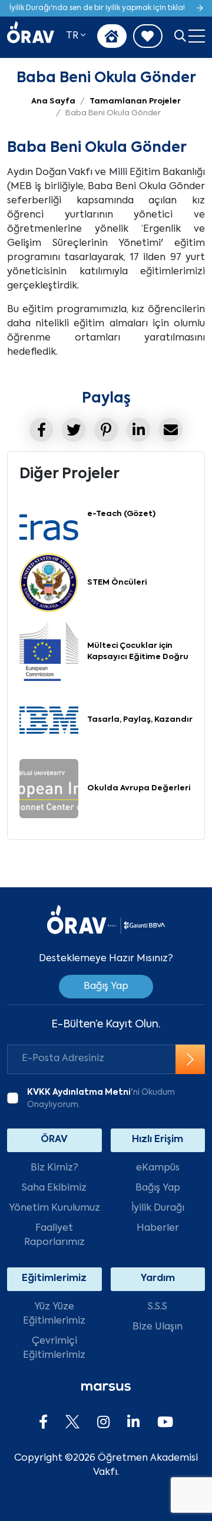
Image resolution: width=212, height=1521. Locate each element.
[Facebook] (43, 1423)
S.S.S (157, 1307)
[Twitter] (72, 1423)
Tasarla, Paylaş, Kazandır (140, 720)
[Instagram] (103, 1423)
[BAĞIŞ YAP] (112, 36)
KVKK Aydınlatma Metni (79, 1092)
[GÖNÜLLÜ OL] (148, 36)
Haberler (158, 1228)
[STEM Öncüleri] (48, 583)
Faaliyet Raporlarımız (54, 1235)
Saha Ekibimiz (54, 1188)
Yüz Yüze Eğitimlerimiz (54, 1314)
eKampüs (158, 1168)
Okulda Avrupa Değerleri (138, 788)
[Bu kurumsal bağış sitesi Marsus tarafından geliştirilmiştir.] (106, 1387)
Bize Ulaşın (157, 1327)
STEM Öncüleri (117, 582)
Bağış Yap (106, 986)
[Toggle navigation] (196, 36)
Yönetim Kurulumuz (54, 1208)
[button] (75, 36)
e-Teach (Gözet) (121, 514)
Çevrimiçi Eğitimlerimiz (54, 1348)
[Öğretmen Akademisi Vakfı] (30, 36)
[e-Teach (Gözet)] (48, 515)
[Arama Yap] (180, 37)
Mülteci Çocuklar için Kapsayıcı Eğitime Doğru (137, 651)
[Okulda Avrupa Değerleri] (48, 789)
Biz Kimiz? (54, 1168)
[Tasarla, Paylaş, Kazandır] (48, 720)
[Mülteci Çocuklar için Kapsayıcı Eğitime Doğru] (48, 652)
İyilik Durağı (157, 1208)
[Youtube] (165, 1423)
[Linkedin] (133, 1423)
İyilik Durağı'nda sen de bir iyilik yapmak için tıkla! (97, 8)
